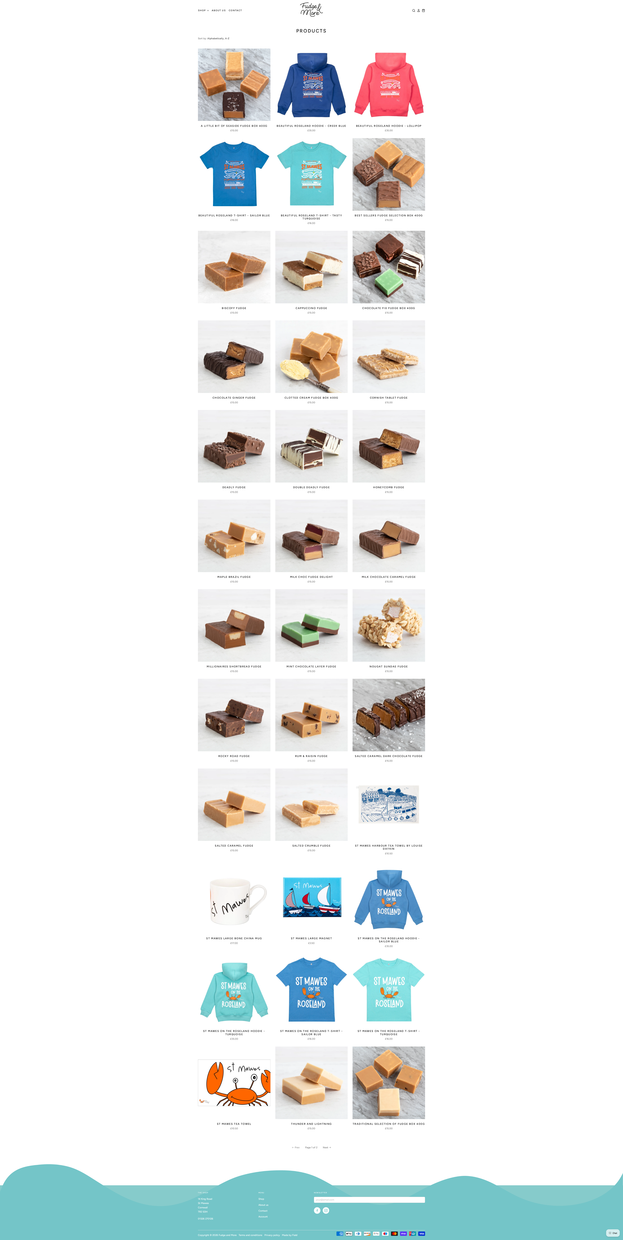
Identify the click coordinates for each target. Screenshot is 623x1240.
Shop (202, 10)
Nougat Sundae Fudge (389, 666)
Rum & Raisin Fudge (311, 756)
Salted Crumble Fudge (311, 845)
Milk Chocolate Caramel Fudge (389, 576)
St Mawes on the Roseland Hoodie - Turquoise (234, 1032)
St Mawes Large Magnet (311, 938)
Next (325, 1147)
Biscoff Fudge (234, 308)
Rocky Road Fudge (234, 756)
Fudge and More (228, 1235)
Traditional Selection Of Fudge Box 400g (389, 1123)
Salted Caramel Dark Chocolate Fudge (389, 756)
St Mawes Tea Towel (234, 1123)
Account (263, 1216)
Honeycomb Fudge (388, 487)
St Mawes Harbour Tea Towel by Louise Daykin (389, 847)
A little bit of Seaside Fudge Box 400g (234, 125)
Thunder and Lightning (311, 1123)
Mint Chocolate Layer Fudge (311, 666)
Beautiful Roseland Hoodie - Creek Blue (311, 125)
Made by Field (289, 1235)
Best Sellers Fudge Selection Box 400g (389, 215)
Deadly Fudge (234, 487)
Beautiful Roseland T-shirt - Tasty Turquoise (311, 217)
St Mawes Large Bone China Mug (234, 938)
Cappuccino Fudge (311, 308)
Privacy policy (272, 1235)
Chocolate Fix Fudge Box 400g (388, 308)
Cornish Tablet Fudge (389, 397)
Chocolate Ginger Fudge (234, 397)
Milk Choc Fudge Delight (311, 576)
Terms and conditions (250, 1235)
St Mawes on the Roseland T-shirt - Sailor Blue (311, 1032)
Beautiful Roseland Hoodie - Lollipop (389, 125)
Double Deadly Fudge (311, 487)
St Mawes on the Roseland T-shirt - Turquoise (389, 1032)
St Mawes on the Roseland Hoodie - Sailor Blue (389, 940)
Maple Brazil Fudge (234, 576)
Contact (235, 10)
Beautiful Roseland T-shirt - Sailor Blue (234, 215)
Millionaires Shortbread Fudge (234, 666)
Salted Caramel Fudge (234, 845)
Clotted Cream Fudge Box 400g (311, 397)
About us (219, 10)
